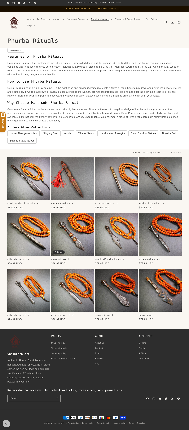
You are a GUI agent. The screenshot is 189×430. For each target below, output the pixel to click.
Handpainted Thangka (112, 133)
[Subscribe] (57, 398)
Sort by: (136, 152)
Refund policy (73, 423)
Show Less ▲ (16, 50)
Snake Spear (146, 315)
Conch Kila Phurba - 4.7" (110, 259)
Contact (99, 348)
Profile (142, 348)
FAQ (97, 363)
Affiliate (142, 353)
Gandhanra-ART (58, 423)
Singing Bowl (50, 133)
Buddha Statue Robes (22, 140)
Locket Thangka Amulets (23, 133)
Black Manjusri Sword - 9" (23, 203)
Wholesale (144, 358)
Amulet (68, 133)
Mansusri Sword (60, 259)
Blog (97, 353)
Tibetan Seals (86, 133)
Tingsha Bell (169, 133)
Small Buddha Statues (143, 133)
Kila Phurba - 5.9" (18, 259)
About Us (99, 343)
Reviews (99, 358)
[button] (30, 19)
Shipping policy (59, 353)
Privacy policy (58, 343)
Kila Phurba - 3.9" (150, 259)
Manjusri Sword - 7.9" (152, 203)
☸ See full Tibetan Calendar (78, 8)
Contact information (137, 423)
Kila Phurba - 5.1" (106, 203)
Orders (142, 343)
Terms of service (59, 348)
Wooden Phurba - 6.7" (64, 203)
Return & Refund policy (63, 358)
